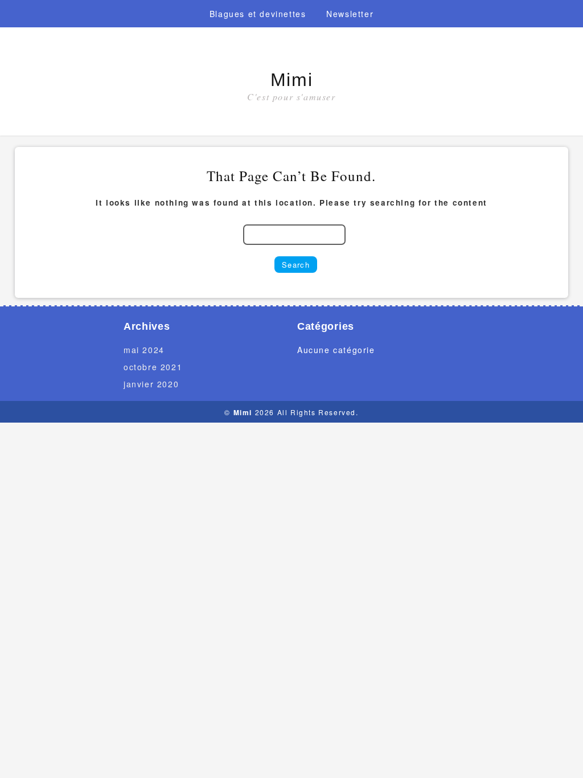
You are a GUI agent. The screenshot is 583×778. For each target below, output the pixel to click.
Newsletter (349, 13)
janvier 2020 (151, 384)
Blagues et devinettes (258, 13)
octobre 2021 (153, 366)
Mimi (291, 79)
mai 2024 (144, 349)
